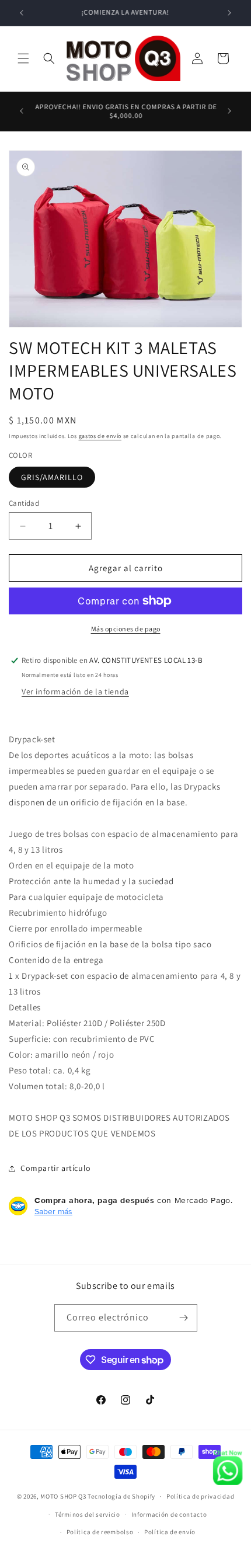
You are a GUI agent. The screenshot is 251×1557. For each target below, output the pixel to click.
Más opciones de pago (126, 628)
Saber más (53, 1211)
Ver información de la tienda (75, 692)
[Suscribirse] (184, 1318)
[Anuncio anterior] (21, 13)
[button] (23, 58)
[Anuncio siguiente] (229, 13)
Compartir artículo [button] (55, 1168)
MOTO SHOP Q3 (63, 1496)
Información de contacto (169, 1514)
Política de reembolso (100, 1532)
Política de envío (170, 1532)
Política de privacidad (200, 1496)
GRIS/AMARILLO (52, 477)
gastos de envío (100, 436)
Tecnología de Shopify (121, 1496)
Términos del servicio (87, 1514)
